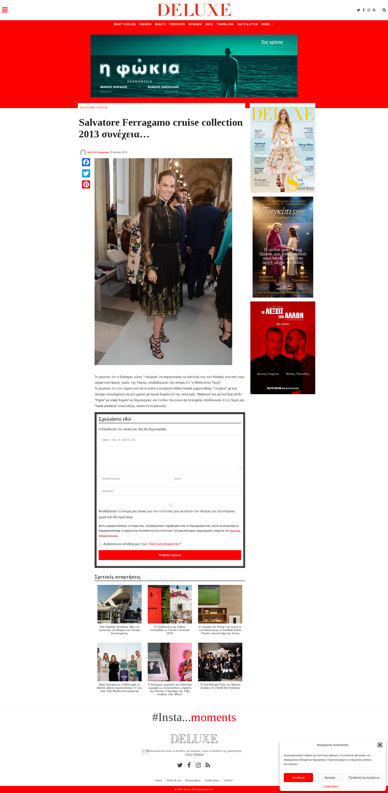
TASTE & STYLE (247, 24)
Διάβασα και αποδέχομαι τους (142, 544)
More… (266, 24)
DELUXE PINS (87, 107)
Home (158, 780)
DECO (209, 24)
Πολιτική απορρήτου (164, 544)
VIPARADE (195, 24)
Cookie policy (331, 786)
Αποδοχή (298, 777)
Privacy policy (192, 780)
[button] (380, 745)
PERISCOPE (177, 24)
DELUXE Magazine (98, 152)
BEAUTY (160, 24)
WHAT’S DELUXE (125, 24)
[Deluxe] (194, 15)
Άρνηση (330, 777)
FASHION (145, 24)
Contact (228, 780)
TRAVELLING (224, 24)
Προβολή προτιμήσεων (364, 777)
